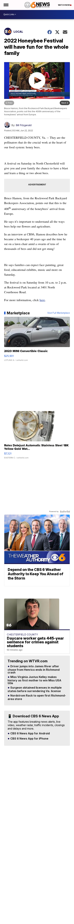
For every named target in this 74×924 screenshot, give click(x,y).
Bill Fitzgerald (23, 125)
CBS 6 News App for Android (30, 733)
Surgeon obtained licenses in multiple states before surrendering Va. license (35, 689)
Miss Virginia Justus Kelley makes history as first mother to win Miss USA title (34, 680)
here (42, 300)
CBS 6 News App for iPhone (29, 738)
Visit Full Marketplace (58, 313)
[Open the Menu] (6, 5)
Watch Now (64, 5)
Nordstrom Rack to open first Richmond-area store (37, 697)
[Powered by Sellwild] (65, 511)
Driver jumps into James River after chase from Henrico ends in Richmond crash (34, 669)
